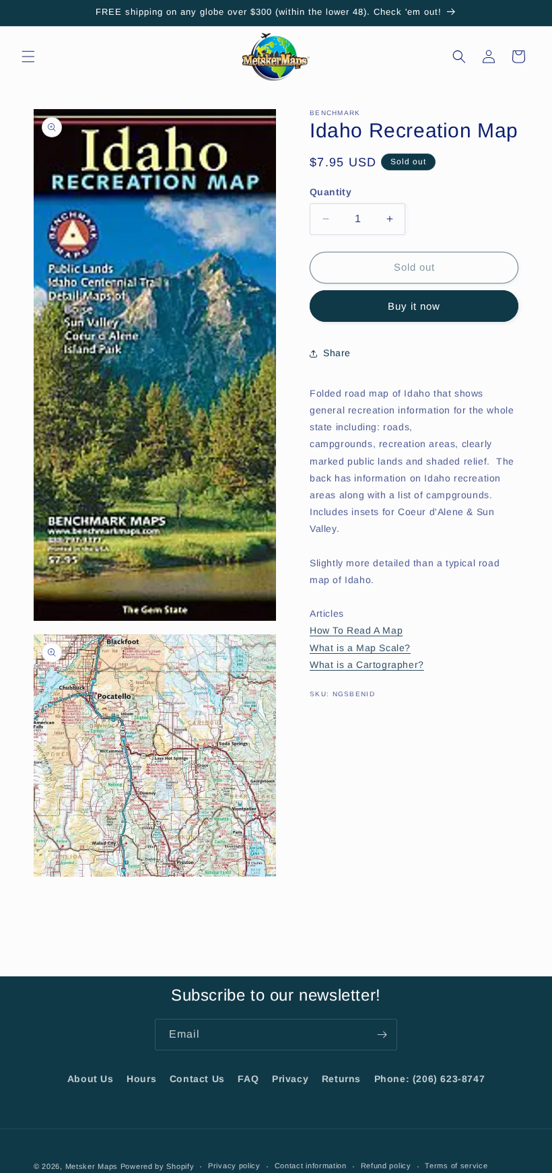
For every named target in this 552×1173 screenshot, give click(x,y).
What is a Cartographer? (367, 664)
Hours (141, 1078)
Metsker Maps (91, 1166)
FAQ (248, 1078)
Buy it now (414, 306)
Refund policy (386, 1166)
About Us (90, 1078)
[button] (28, 56)
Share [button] (337, 352)
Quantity (330, 192)
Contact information (311, 1166)
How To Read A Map (356, 630)
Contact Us (197, 1078)
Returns (341, 1078)
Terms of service (456, 1166)
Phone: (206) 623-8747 (429, 1078)
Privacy (290, 1078)
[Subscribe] (381, 1034)
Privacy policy (234, 1166)
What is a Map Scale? (360, 647)
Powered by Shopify (157, 1166)
